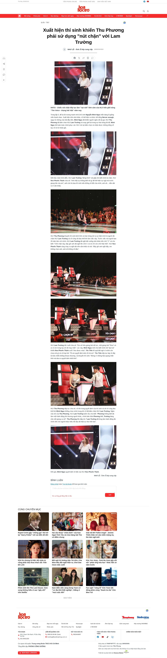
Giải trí (45, 16)
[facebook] (144, 1)
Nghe (4, 58)
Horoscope (138, 16)
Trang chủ (19, 15)
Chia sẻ (4, 64)
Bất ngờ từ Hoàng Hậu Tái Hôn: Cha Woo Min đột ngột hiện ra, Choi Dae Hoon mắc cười (67, 562)
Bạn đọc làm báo (29, 653)
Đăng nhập (54, 484)
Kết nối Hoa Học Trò (67, 627)
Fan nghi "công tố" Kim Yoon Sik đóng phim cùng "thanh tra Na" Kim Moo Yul (101, 590)
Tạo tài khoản (67, 484)
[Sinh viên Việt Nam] (143, 618)
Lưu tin (4, 69)
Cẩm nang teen (124, 623)
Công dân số (36, 627)
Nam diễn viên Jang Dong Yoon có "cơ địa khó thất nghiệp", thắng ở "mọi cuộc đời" (66, 590)
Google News (124, 22)
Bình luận (4, 75)
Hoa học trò (24, 616)
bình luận (92, 58)
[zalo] (113, 637)
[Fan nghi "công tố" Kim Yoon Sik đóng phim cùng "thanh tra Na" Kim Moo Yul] (101, 577)
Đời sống (27, 16)
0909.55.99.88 (51, 634)
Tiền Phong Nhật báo (87, 1)
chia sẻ (75, 58)
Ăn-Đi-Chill (97, 16)
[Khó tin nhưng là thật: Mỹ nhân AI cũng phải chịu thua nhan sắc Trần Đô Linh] (33, 549)
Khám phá (36, 16)
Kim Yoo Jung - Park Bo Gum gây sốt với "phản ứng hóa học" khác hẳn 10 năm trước (101, 562)
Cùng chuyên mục (29, 509)
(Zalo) (59, 634)
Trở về (4, 80)
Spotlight (129, 16)
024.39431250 (24, 638)
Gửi (110, 495)
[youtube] (148, 1)
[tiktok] (108, 637)
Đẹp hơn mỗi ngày (67, 16)
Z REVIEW (119, 16)
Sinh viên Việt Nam (104, 1)
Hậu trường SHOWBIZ (84, 16)
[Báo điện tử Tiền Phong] (128, 618)
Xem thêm (147, 15)
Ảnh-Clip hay (109, 16)
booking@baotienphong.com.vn (57, 637)
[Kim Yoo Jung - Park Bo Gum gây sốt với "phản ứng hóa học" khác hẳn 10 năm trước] (101, 549)
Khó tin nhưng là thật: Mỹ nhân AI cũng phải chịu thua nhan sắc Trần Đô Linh (32, 562)
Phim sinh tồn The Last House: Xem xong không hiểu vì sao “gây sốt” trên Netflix (33, 590)
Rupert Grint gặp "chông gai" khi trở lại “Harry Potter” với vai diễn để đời (33, 534)
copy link (83, 58)
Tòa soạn (21, 632)
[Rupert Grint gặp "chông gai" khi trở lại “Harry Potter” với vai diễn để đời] (33, 521)
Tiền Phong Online (70, 1)
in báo (88, 58)
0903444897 (77, 634)
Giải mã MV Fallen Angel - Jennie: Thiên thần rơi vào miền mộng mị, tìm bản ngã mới (100, 535)
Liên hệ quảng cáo (52, 632)
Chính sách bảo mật (133, 632)
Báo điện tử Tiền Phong (84, 8)
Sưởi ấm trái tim (95, 623)
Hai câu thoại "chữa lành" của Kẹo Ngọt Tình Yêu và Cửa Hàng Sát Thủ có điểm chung (67, 535)
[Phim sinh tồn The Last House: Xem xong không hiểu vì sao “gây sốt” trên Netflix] (33, 577)
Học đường (54, 16)
